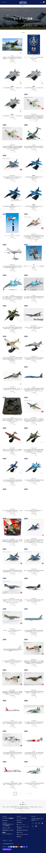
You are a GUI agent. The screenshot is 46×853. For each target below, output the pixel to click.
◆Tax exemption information (22, 834)
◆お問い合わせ (20, 832)
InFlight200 (12, 659)
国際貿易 (12, 86)
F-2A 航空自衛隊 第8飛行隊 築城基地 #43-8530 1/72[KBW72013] (34, 177)
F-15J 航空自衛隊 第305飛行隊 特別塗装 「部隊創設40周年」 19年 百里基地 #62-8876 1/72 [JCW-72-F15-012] (12, 784)
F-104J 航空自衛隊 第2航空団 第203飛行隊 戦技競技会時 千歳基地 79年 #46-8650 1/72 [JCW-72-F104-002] (33, 754)
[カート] (43, 2)
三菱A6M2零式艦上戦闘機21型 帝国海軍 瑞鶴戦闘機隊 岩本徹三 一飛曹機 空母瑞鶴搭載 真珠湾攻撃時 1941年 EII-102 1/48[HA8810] (12, 147)
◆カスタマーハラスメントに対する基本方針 (23, 827)
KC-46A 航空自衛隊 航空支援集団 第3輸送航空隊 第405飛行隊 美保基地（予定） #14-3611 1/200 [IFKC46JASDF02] (33, 631)
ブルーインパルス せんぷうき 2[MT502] (12, 235)
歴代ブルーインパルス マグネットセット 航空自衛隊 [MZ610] (34, 267)
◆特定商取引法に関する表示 (22, 830)
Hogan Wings (12, 264)
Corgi (12, 55)
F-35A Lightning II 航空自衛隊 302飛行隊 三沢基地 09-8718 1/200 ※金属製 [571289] (33, 600)
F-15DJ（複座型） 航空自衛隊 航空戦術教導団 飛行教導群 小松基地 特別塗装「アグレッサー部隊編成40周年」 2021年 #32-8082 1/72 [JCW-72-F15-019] (12, 298)
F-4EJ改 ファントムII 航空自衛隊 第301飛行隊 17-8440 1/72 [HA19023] (12, 631)
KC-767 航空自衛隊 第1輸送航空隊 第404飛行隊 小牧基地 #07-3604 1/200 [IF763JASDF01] (12, 661)
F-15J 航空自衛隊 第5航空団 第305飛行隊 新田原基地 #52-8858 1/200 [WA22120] (34, 784)
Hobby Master (33, 114)
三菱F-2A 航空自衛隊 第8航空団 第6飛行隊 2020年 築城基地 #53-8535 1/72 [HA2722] (12, 177)
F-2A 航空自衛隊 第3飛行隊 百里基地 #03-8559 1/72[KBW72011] (34, 207)
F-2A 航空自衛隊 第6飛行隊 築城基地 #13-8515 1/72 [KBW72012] (12, 207)
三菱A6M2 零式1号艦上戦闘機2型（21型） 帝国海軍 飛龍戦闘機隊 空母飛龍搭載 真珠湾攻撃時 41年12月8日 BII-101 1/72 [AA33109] (12, 541)
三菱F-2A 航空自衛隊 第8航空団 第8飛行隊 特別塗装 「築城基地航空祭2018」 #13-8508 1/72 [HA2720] (12, 571)
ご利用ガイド (21, 808)
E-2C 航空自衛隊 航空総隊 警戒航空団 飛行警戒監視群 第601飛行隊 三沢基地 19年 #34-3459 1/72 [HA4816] (12, 754)
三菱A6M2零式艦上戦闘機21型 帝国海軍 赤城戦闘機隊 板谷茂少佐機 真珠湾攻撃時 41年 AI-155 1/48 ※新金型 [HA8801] (12, 359)
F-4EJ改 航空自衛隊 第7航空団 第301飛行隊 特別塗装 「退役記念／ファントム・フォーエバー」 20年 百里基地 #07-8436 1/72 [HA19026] (12, 601)
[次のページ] (30, 793)
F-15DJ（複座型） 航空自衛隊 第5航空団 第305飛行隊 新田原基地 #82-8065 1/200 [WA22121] (34, 723)
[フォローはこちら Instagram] (39, 823)
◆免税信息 (19, 836)
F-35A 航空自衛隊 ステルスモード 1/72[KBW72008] (12, 115)
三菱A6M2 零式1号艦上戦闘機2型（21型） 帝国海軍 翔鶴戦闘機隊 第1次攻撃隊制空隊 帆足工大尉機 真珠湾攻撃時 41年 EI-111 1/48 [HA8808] (12, 693)
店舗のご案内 (4, 820)
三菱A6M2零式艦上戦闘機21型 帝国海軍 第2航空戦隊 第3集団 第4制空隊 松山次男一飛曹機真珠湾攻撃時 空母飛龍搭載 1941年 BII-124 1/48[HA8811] (33, 117)
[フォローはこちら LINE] (36, 826)
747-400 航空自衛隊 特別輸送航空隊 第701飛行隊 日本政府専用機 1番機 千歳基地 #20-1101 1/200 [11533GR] (12, 267)
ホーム (3, 9)
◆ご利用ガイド (20, 820)
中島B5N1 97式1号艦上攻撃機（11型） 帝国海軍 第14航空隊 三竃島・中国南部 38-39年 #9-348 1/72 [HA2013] (12, 451)
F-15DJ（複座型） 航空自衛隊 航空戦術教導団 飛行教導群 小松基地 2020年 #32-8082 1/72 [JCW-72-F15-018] (34, 298)
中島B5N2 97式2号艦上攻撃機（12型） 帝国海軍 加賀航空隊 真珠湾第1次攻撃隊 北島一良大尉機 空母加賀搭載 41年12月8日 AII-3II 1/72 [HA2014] (34, 420)
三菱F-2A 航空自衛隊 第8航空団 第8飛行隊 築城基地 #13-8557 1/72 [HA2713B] (34, 571)
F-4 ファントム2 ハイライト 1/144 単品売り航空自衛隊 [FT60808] (33, 58)
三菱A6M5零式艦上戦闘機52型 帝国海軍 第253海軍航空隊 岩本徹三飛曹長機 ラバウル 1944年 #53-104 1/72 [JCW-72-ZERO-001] (12, 420)
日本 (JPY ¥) (5, 840)
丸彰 (12, 234)
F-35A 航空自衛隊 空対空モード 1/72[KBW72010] (12, 87)
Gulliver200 (33, 720)
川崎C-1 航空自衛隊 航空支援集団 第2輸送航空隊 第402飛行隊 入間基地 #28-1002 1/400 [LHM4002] (33, 147)
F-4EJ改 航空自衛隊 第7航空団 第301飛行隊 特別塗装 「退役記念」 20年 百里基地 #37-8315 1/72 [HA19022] (34, 693)
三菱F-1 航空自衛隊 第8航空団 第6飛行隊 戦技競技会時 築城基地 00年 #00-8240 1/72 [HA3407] (34, 358)
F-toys (33, 55)
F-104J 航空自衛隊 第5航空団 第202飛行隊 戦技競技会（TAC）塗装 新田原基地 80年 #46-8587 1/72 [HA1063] (12, 481)
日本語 (10, 840)
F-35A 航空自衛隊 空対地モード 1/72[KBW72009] (33, 87)
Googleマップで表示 (6, 827)
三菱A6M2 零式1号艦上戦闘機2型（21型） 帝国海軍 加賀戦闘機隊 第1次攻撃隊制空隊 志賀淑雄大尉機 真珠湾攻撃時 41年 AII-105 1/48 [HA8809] (34, 662)
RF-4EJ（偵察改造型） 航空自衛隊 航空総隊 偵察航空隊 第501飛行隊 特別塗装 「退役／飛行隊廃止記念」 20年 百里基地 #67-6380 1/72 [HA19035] (34, 451)
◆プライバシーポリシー (21, 824)
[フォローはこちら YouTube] (42, 823)
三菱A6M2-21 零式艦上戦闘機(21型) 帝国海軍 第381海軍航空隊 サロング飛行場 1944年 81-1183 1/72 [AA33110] (12, 58)
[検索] (5, 2)
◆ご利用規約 (19, 822)
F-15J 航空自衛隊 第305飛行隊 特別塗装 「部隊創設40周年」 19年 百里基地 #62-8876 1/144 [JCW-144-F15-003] (12, 723)
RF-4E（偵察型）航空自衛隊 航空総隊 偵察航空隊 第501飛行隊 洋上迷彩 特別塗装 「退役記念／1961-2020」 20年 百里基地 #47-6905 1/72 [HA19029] (34, 541)
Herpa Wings (33, 598)
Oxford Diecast (34, 325)
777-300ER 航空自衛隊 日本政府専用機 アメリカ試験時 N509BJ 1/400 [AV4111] (12, 511)
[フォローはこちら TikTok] (32, 826)
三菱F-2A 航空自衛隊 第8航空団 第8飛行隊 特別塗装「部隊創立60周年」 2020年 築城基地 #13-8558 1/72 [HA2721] (12, 328)
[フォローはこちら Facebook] (32, 823)
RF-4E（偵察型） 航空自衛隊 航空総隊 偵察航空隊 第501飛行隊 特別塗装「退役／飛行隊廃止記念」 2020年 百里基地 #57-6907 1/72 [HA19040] (34, 237)
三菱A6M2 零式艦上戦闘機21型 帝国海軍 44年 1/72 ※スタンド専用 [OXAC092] (34, 328)
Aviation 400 (12, 509)
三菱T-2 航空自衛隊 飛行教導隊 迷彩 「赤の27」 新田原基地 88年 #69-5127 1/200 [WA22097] (12, 389)
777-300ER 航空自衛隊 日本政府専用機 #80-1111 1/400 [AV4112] (33, 511)
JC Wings (12, 295)
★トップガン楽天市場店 (21, 818)
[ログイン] (40, 2)
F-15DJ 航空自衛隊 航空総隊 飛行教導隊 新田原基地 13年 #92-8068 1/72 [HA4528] (33, 481)
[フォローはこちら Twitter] (36, 823)
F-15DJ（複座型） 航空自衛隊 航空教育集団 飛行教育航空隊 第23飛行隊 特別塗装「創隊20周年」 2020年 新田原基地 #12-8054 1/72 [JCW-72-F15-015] (34, 389)
